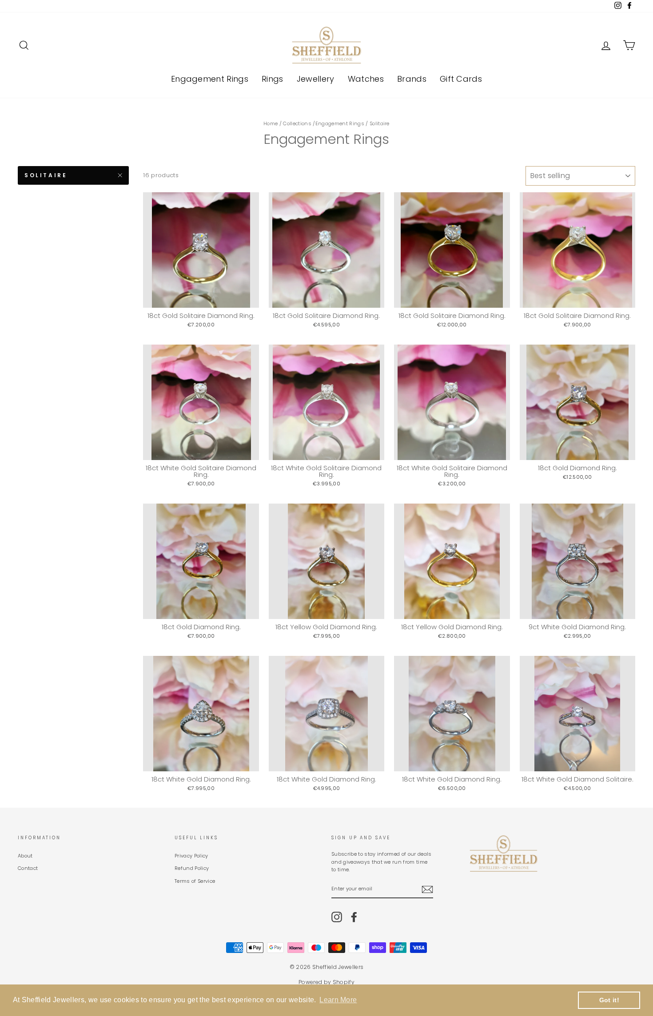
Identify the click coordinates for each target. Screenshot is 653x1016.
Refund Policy (192, 868)
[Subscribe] (427, 889)
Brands (411, 78)
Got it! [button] (609, 1000)
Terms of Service (195, 881)
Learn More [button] (338, 1000)
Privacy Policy (191, 855)
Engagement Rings (209, 78)
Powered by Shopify (326, 982)
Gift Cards (461, 78)
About (25, 855)
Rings (272, 78)
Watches (366, 78)
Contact (28, 868)
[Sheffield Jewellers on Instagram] (336, 917)
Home (270, 123)
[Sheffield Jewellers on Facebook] (354, 917)
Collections (297, 123)
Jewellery (315, 78)
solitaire (45, 175)
